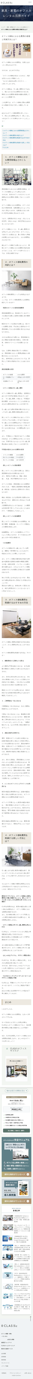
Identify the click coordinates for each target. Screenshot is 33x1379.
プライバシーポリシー (15, 1373)
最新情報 (3, 1359)
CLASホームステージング (8, 1345)
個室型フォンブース (6, 1342)
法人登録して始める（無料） (16, 1130)
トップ (3, 27)
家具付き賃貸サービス (7, 1348)
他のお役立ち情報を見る (16, 1091)
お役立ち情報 (10, 1339)
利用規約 (4, 1373)
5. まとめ (5, 147)
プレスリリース (5, 1363)
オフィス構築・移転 (6, 1333)
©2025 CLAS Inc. (16, 1375)
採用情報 (3, 1356)
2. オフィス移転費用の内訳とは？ (13, 135)
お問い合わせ (27, 1373)
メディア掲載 (4, 1366)
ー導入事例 (4, 1336)
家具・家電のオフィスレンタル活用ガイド (18, 27)
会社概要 (3, 1353)
